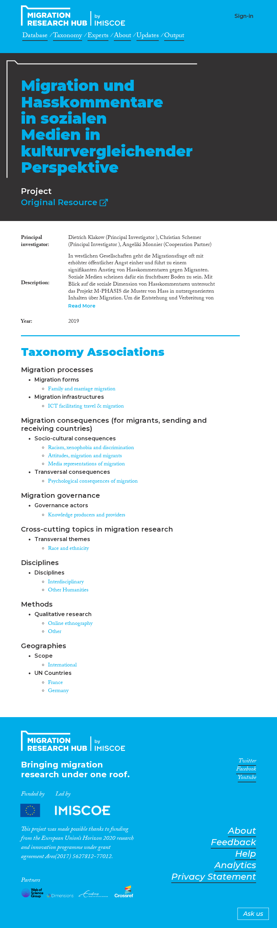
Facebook (246, 770)
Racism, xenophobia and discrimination (91, 448)
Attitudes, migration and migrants (85, 456)
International (62, 665)
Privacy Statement (213, 877)
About (122, 36)
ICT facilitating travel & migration (86, 406)
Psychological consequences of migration (93, 481)
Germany (58, 691)
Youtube (247, 779)
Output (174, 36)
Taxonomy (67, 36)
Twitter (247, 762)
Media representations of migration (86, 464)
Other (54, 632)
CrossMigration (75, 15)
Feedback (233, 842)
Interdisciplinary (66, 582)
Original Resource (60, 202)
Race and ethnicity (68, 549)
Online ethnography (70, 624)
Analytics (235, 865)
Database (35, 36)
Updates (147, 36)
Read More (81, 306)
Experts (97, 36)
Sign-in (243, 16)
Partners (71, 810)
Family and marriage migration (82, 389)
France (55, 683)
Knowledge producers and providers (86, 515)
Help (245, 854)
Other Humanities (68, 590)
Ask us (253, 914)
